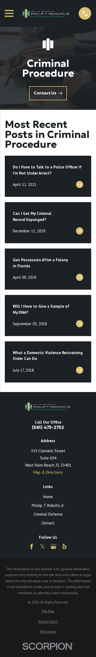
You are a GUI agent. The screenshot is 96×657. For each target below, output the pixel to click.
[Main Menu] (9, 13)
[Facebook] (31, 546)
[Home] (46, 13)
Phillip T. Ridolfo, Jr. (48, 505)
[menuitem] (48, 611)
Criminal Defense (48, 514)
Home (48, 496)
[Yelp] (64, 546)
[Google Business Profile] (53, 546)
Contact (48, 522)
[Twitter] (42, 546)
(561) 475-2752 (48, 427)
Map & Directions (48, 472)
